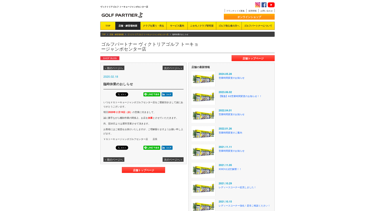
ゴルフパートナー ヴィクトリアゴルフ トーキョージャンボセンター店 (149, 46)
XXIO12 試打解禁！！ (230, 169)
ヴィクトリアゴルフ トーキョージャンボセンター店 (148, 34)
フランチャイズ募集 (235, 10)
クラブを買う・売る (153, 25)
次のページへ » (173, 68)
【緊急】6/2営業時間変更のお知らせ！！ (240, 96)
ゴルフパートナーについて (258, 25)
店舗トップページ (143, 170)
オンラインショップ (249, 17)
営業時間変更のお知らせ (231, 77)
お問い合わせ (266, 10)
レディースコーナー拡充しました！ (237, 187)
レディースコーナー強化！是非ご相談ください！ (244, 205)
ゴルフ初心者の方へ (229, 25)
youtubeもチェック (271, 4)
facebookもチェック (263, 4)
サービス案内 (177, 25)
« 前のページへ (114, 68)
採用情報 (252, 10)
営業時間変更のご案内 (230, 132)
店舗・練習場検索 (128, 25)
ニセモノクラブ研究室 (202, 25)
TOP (107, 25)
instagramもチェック (257, 4)
